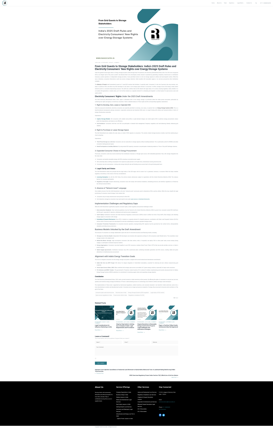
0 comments (116, 62)
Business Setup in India (122, 394)
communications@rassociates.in (167, 402)
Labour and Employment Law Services (147, 392)
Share (176, 298)
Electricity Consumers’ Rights (108, 96)
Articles (111, 62)
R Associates (105, 62)
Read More (97, 330)
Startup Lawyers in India (122, 397)
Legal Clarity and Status (106, 169)
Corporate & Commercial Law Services (147, 402)
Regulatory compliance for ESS (136, 295)
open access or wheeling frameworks (140, 199)
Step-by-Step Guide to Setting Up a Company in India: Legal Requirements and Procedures (125, 325)
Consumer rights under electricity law (105, 292)
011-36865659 (166, 407)
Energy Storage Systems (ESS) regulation (138, 292)
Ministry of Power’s (102, 84)
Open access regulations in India (104, 295)
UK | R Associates (142, 409)
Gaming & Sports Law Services (124, 407)
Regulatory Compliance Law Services (147, 394)
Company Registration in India (123, 392)
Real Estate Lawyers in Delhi (123, 404)
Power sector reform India (120, 295)
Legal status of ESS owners (157, 292)
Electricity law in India (121, 292)
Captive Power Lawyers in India (125, 418)
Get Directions (162, 409)
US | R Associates (142, 411)
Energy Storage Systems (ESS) (165, 108)
